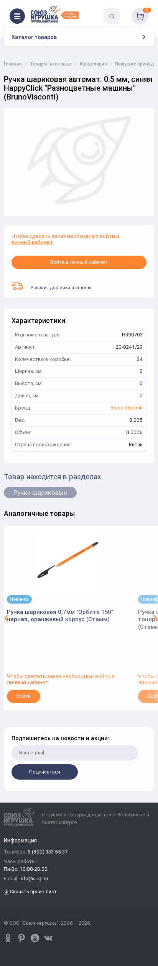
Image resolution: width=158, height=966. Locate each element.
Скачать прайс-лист (33, 892)
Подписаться (44, 772)
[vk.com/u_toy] (48, 938)
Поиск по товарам (124, 10)
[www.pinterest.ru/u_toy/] (8, 938)
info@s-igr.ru (34, 879)
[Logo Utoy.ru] (55, 14)
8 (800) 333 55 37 (47, 852)
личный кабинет (32, 242)
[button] (6, 618)
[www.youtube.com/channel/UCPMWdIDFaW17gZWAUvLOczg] (35, 938)
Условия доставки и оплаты (61, 287)
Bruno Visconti (126, 408)
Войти (23, 696)
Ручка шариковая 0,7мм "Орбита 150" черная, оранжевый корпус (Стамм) (60, 615)
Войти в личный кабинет (79, 262)
